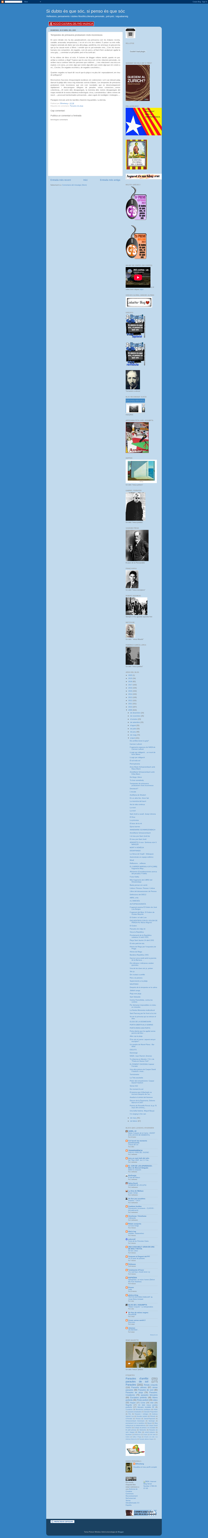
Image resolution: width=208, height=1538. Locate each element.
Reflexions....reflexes (138, 863)
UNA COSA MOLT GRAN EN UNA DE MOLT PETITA (141, 1248)
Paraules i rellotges (141, 1414)
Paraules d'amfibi (137, 1378)
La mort (133, 808)
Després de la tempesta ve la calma (143, 987)
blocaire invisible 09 (146, 1407)
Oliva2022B (132, 1314)
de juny (133, 732)
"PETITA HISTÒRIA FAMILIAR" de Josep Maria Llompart (140, 1298)
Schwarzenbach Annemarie (135, 1421)
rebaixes (131, 1328)
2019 (130, 678)
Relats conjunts (134, 1224)
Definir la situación (134, 1170)
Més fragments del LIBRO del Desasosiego (141, 881)
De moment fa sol (136, 1089)
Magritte (129, 1405)
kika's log (132, 1231)
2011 (130, 704)
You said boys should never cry (139, 1272)
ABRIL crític (134, 898)
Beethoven (137, 1434)
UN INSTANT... (133, 1330)
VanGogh (152, 1421)
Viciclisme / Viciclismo (137, 1216)
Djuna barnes (135, 827)
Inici (85, 180)
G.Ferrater (129, 1418)
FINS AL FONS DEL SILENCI (138, 1152)
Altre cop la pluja (136, 1036)
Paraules (131, 1384)
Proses (131, 1287)
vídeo (155, 1400)
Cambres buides (135, 1206)
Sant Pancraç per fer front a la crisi (143, 1013)
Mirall (132, 860)
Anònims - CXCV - (134, 1200)
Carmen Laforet (136, 744)
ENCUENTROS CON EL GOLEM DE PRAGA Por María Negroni (143, 921)
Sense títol (134, 1086)
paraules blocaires (149, 1395)
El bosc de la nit (136, 823)
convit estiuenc (150, 1432)
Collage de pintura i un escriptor (144, 1428)
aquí (141, 289)
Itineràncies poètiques (143, 1409)
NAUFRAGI (134, 984)
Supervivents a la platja (138, 981)
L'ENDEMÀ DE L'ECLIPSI (137, 1185)
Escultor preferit (142, 1416)
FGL (129, 1414)
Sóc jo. (132, 971)
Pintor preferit (142, 1400)
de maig (133, 735)
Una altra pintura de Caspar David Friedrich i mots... (143, 1070)
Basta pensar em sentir (138, 885)
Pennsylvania (135, 764)
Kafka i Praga (137, 1437)
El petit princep (131, 1430)
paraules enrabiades (134, 1412)
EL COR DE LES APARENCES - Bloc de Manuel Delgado (140, 1167)
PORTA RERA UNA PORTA (140, 1028)
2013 (130, 697)
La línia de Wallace (135, 1191)
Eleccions (131, 1322)
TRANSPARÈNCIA (135, 1150)
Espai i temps (133, 1193)
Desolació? (134, 789)
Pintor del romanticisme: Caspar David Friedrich (142, 1082)
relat (151, 1403)
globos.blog (133, 1295)
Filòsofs (152, 1416)
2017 (130, 685)
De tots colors (133, 1251)
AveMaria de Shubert (138, 795)
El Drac (132, 817)
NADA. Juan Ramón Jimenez (141, 1056)
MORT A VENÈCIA (137, 847)
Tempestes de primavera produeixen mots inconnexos (141, 784)
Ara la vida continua (137, 804)
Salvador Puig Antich (151, 1412)
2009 (130, 710)
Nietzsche (143, 1430)
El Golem (133, 926)
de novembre (135, 716)
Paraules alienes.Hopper (146, 1439)
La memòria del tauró (138, 801)
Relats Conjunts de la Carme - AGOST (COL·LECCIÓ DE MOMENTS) (141, 1134)
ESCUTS (133, 1050)
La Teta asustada (136, 1078)
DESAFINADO (135, 851)
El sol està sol (135, 760)
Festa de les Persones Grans (138, 1241)
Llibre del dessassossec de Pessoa (143, 891)
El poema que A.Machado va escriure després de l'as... (141, 1093)
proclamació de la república (135, 1423)
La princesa (134, 820)
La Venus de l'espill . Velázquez (142, 854)
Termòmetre (134, 1074)
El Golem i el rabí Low (138, 917)
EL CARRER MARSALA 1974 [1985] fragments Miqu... (143, 867)
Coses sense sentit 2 (136, 1320)
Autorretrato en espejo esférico (141, 857)
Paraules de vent (145, 1390)
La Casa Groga (133, 1226)
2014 (130, 694)
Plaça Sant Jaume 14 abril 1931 (142, 940)
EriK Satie (153, 1434)
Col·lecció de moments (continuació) (137, 1142)
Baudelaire (129, 1434)
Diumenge (134, 1053)
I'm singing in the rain (138, 1114)
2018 (130, 681)
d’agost (133, 725)
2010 (130, 707)
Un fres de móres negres (138, 1312)
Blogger (121, 1532)
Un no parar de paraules (136, 1258)
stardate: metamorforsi (136, 1233)
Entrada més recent (60, 180)
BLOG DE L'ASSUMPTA (137, 1305)
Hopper (133, 1403)
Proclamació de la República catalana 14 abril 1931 (140, 936)
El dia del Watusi (134, 1177)
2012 (130, 700)
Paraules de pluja (76, 106)
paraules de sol (137, 1381)
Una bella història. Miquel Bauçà (142, 1111)
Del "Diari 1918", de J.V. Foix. (138, 1160)
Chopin (145, 1434)
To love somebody (137, 780)
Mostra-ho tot (154, 1335)
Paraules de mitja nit (137, 929)
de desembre (135, 713)
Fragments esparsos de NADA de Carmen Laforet (142, 748)
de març (133, 1118)
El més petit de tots (137, 943)
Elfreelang (140, 1464)
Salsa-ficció (133, 1183)
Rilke (139, 1432)
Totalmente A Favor (136, 1270)
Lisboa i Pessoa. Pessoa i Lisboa (142, 888)
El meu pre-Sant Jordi (138, 839)
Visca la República (137, 932)
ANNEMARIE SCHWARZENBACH (142, 830)
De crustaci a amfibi (137, 975)
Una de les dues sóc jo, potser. (141, 968)
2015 (130, 691)
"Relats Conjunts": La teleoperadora (140, 1307)
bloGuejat (132, 1175)
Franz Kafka (134, 877)
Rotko (156, 1409)
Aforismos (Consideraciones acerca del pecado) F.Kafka (143, 872)
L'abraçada (132, 1218)
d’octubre (134, 719)
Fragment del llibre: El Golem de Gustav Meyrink (142, 913)
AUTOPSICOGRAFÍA (138, 904)
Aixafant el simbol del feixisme (141, 1097)
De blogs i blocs (136, 777)
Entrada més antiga (110, 180)
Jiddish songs (135, 990)
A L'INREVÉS (135, 901)
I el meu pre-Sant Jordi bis (140, 836)
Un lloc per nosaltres (136, 1199)
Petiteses (132, 1264)
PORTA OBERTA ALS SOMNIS (141, 1025)
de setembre (135, 722)
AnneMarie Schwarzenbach (140, 833)
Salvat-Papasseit (149, 1418)
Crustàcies (129, 1409)
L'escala (133, 792)
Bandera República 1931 (139, 955)
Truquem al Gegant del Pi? (139, 1256)
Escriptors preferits (138, 1397)
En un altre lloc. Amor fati (139, 798)
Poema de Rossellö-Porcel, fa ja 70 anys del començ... (143, 1106)
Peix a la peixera (136, 978)
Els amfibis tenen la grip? (139, 741)
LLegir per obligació (137, 757)
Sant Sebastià (135, 997)
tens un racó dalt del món (138, 1158)
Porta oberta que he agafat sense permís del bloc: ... (142, 1032)
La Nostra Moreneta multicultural (142, 1010)
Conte (143, 1403)
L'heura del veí (133, 1145)
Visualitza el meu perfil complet (145, 1467)
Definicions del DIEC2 (138, 895)
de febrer (134, 1121)
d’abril (132, 738)
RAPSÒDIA (132, 1278)
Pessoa (138, 1418)
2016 (130, 688)
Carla (130, 1289)
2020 (130, 675)
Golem (128, 1437)
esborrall (131, 1239)
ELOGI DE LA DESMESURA (140, 1022)
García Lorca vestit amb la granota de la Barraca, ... (143, 959)
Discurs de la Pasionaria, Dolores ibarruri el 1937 (142, 1101)
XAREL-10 (132, 1131)
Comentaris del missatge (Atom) (74, 185)
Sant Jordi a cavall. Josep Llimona (143, 814)
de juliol (133, 729)
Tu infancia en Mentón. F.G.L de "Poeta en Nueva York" (142, 1060)
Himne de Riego (136, 952)
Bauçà (149, 1423)
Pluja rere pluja (135, 994)
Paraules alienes (139, 1387)
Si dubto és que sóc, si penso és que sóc (85, 11)
